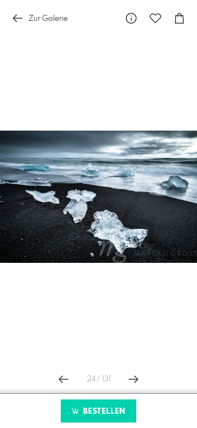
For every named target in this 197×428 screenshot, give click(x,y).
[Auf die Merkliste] (155, 18)
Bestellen (102, 411)
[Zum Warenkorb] (179, 18)
